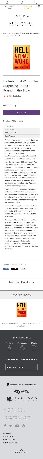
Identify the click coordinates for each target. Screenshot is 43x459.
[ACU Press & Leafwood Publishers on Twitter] (10, 426)
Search (7, 433)
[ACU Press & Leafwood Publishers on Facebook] (5, 426)
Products (12, 34)
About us (8, 436)
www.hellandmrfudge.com (15, 186)
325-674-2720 (21, 419)
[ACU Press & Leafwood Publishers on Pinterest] (23, 426)
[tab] (21, 126)
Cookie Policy (10, 443)
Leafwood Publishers (18, 264)
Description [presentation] (9, 126)
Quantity (6, 105)
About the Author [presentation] (11, 133)
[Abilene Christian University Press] (21, 385)
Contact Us (9, 440)
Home (5, 34)
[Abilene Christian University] (21, 392)
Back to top (21, 453)
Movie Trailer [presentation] (10, 130)
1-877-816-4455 (25, 417)
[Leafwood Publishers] (21, 400)
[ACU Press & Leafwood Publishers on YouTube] (17, 426)
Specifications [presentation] (10, 136)
